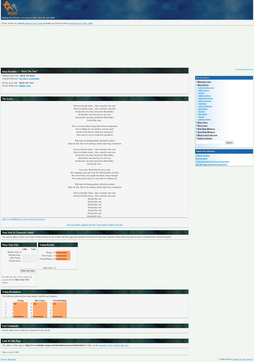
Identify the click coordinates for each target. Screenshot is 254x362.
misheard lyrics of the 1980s (81, 23)
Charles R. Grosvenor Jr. (243, 359)
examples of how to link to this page (114, 345)
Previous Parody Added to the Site (81, 224)
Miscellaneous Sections (207, 135)
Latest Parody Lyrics (206, 88)
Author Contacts (204, 96)
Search (201, 117)
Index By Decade (204, 101)
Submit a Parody (204, 120)
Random (201, 112)
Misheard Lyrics (204, 82)
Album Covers (203, 90)
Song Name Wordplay (206, 132)
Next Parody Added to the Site (110, 224)
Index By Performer (205, 98)
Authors (201, 93)
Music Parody (203, 85)
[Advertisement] (127, 46)
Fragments (202, 104)
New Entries (203, 109)
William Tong (25, 85)
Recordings (202, 114)
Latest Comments (205, 106)
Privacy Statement (8, 359)
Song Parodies (9, 71)
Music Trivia (203, 122)
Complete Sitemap (205, 138)
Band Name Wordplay (206, 129)
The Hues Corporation (29, 78)
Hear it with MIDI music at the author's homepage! (23, 219)
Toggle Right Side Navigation (244, 69)
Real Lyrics (202, 126)
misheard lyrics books (34, 23)
